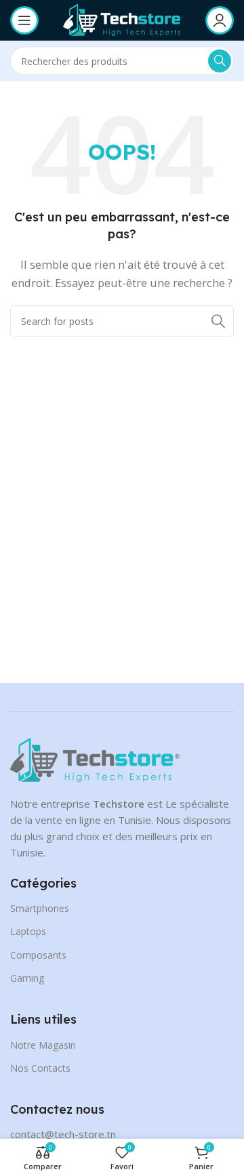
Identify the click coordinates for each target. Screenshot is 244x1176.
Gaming (27, 978)
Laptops (28, 931)
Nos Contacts (40, 1068)
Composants (38, 955)
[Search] (219, 60)
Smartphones (39, 908)
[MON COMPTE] (220, 20)
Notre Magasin (43, 1045)
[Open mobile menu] (24, 20)
